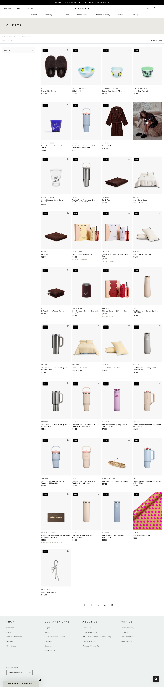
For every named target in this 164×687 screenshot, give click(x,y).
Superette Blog (127, 628)
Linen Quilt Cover (140, 200)
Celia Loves (77, 251)
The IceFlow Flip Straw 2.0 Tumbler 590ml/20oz (52, 482)
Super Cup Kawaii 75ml (112, 91)
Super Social (126, 641)
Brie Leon (45, 589)
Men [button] (19, 8)
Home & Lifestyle (14, 637)
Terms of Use (89, 641)
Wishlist (47, 632)
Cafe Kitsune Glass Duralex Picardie (53, 201)
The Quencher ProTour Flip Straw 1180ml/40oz (55, 425)
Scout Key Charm (48, 592)
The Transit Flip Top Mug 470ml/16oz (83, 536)
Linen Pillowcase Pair (142, 254)
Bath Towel (107, 200)
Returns (48, 646)
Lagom (136, 532)
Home (4, 36)
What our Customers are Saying (97, 637)
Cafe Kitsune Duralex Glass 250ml (53, 146)
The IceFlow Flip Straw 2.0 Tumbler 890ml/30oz (83, 146)
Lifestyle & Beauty (25, 36)
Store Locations (90, 632)
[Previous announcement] (7, 2)
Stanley (75, 143)
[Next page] (119, 605)
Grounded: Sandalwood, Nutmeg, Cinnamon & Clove (56, 536)
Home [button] (30, 8)
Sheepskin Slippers (49, 91)
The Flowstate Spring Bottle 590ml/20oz (145, 312)
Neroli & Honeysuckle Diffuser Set (115, 255)
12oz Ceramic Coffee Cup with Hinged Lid (85, 312)
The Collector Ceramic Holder (115, 481)
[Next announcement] (157, 2)
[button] (143, 8)
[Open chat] (156, 679)
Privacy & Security (91, 646)
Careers (124, 632)
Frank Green (77, 308)
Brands (9, 641)
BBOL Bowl (76, 91)
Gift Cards (11, 646)
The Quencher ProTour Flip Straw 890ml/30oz (55, 368)
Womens (10, 628)
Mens (8, 632)
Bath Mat (45, 254)
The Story (87, 628)
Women (12, 36)
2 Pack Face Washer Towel (52, 311)
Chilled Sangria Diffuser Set (114, 311)
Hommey (44, 88)
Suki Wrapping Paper (142, 535)
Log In (47, 628)
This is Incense (109, 478)
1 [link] (84, 605)
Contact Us (49, 650)
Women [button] (7, 8)
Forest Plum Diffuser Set (82, 254)
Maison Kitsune (48, 143)
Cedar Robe (107, 146)
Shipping (48, 641)
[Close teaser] (39, 680)
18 (112, 605)
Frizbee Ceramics (80, 88)
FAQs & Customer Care (54, 637)
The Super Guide (128, 637)
